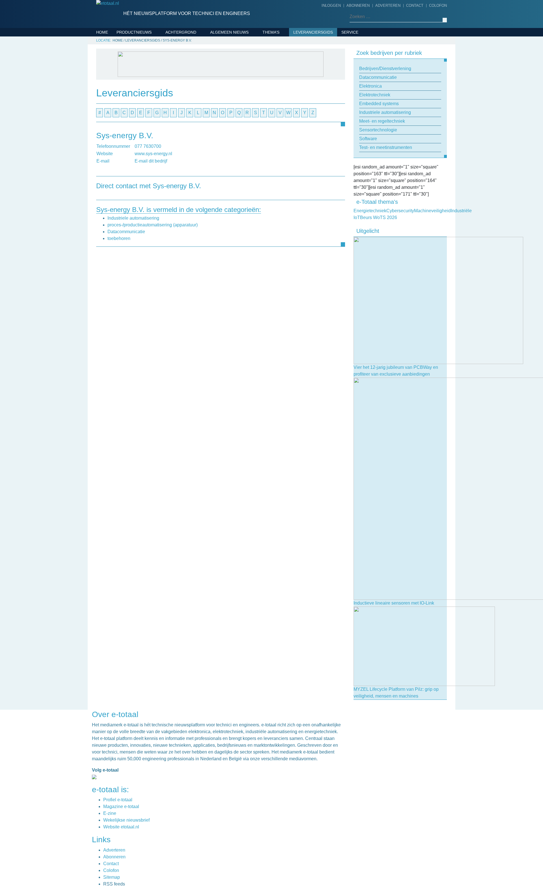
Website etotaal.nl (121, 826)
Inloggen (331, 5)
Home (102, 32)
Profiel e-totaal (117, 799)
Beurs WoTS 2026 (282, 40)
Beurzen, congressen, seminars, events (248, 71)
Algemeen (222, 40)
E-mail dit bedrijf (151, 161)
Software (129, 111)
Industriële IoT (281, 67)
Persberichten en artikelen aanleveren (374, 62)
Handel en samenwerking (239, 110)
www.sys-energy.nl (153, 153)
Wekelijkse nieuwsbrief (126, 820)
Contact (414, 5)
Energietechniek (282, 58)
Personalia (224, 171)
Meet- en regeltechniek (144, 93)
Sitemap (111, 877)
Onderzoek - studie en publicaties (236, 140)
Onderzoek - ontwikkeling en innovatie (244, 123)
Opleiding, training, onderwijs (246, 153)
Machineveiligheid (284, 75)
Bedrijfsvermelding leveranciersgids (365, 44)
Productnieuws (134, 32)
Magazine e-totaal (121, 806)
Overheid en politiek (234, 162)
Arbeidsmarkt (227, 49)
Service (349, 32)
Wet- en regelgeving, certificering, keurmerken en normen (245, 188)
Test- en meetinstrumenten (148, 119)
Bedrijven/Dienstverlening (148, 40)
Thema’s (270, 32)
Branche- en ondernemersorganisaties (242, 88)
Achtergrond (180, 32)
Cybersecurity (280, 49)
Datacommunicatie (138, 49)
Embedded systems (139, 75)
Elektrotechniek (137, 67)
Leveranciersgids (313, 32)
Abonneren (358, 5)
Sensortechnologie (140, 102)
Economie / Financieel (236, 101)
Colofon (438, 5)
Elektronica (132, 58)
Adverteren (387, 5)
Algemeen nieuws (229, 32)
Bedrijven (222, 58)
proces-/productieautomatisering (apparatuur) (152, 224)
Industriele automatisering (149, 84)
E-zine (109, 813)
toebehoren (118, 238)
